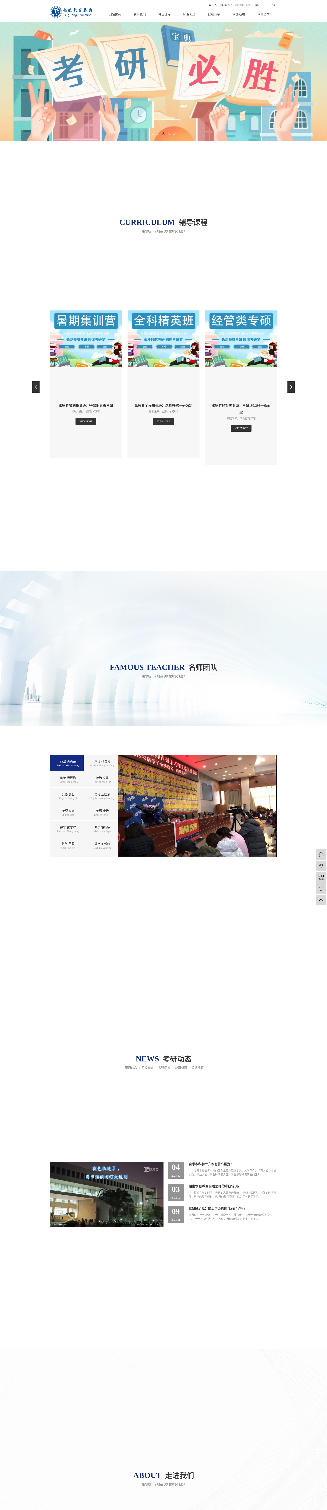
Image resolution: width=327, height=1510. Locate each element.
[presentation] (36, 387)
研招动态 (131, 1067)
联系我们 (239, 5)
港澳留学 (264, 14)
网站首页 (115, 14)
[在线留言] (321, 888)
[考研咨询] (321, 854)
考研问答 (164, 1067)
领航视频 (198, 1067)
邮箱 (247, 5)
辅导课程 (164, 14)
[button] (153, 133)
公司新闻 (181, 1067)
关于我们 (140, 14)
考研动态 (239, 14)
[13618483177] (321, 866)
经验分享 (214, 14)
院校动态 (148, 1067)
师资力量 (189, 14)
